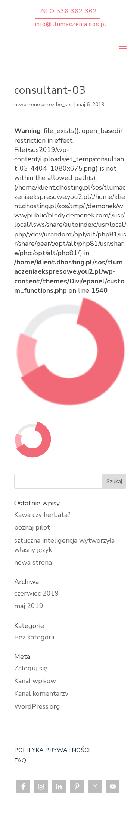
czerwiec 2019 (36, 593)
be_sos (64, 104)
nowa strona (33, 562)
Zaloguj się (30, 668)
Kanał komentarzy (41, 693)
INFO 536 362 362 (68, 11)
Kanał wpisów (35, 680)
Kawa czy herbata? (42, 514)
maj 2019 (28, 605)
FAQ (20, 760)
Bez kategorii (34, 637)
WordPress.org (37, 706)
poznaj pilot (32, 527)
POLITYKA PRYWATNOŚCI (52, 750)
